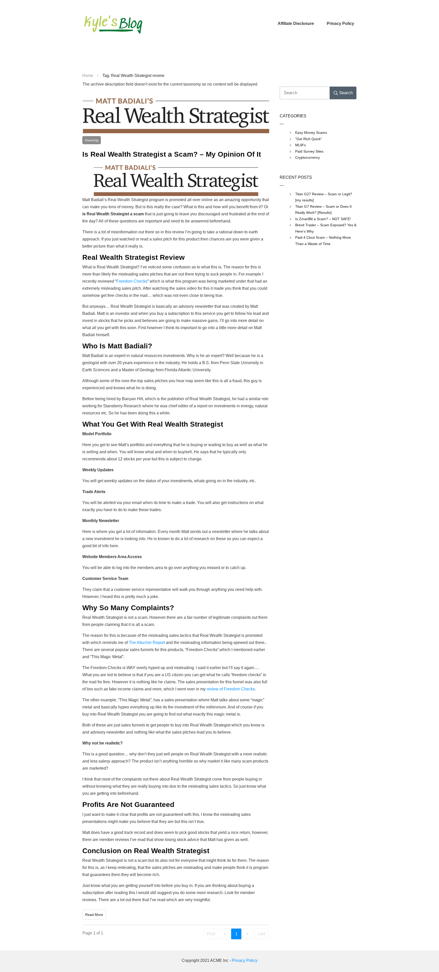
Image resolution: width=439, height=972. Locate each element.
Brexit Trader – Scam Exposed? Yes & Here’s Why (325, 228)
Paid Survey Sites (309, 151)
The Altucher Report (147, 642)
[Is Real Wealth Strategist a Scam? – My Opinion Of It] (175, 116)
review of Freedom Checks (231, 689)
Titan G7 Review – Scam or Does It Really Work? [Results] (323, 209)
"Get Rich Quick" (308, 139)
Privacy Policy (244, 960)
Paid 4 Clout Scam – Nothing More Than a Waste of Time (323, 240)
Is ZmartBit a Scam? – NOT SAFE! (323, 219)
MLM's (300, 145)
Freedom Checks (131, 281)
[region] (219, 58)
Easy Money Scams (311, 133)
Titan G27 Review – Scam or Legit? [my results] (323, 197)
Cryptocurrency (307, 157)
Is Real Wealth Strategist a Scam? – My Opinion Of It (171, 154)
